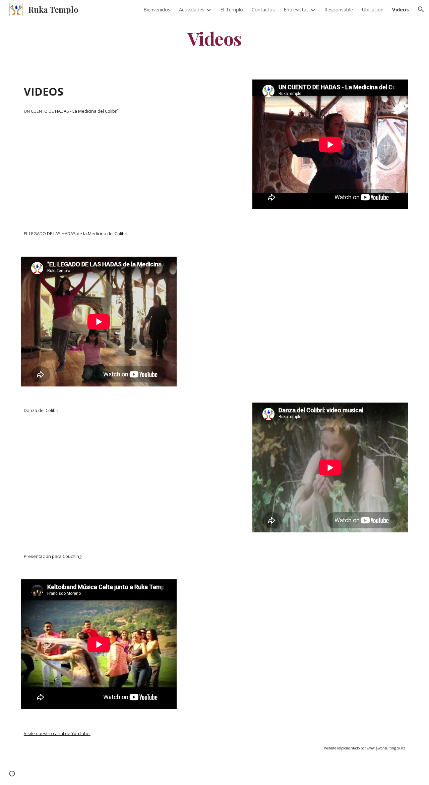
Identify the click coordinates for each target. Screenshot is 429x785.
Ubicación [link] (372, 9)
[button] (421, 9)
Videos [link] (400, 9)
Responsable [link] (338, 9)
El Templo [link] (231, 9)
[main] (214, 38)
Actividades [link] (191, 9)
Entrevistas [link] (296, 9)
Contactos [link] (263, 9)
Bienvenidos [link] (156, 9)
